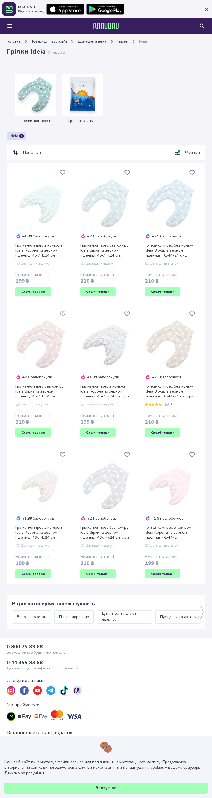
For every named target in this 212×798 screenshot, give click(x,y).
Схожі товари (33, 291)
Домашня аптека (92, 41)
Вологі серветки (31, 616)
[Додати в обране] (62, 172)
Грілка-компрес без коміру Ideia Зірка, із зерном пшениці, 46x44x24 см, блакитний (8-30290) (169, 250)
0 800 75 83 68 (25, 646)
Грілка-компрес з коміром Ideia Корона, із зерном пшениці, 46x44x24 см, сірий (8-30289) (105, 391)
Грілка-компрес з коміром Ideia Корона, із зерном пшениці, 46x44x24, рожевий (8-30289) (168, 532)
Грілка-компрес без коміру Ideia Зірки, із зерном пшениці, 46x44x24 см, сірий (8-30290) (105, 532)
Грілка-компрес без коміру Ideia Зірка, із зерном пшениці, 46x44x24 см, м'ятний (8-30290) (104, 250)
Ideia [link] (143, 41)
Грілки (122, 41)
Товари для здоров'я (49, 41)
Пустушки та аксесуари (181, 616)
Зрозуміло (106, 788)
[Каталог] (9, 26)
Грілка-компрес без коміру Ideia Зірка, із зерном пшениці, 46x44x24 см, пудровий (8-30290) (39, 391)
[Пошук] (202, 26)
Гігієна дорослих (74, 616)
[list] (11, 690)
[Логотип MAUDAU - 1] (106, 26)
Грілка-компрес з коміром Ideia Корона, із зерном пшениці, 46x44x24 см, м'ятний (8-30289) (38, 250)
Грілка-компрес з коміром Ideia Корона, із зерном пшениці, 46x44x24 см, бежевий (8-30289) (38, 532)
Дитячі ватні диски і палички (120, 617)
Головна (13, 41)
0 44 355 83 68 (25, 662)
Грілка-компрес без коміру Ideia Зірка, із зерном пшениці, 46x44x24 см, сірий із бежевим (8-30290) (170, 391)
